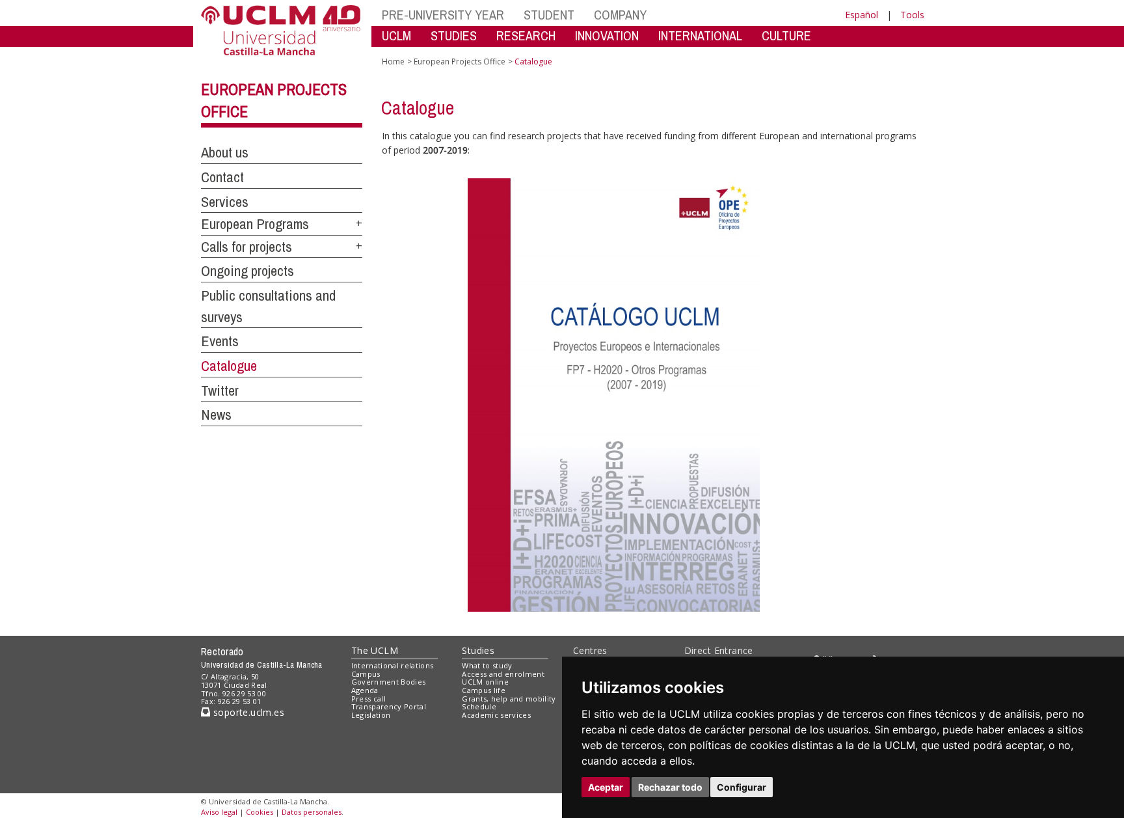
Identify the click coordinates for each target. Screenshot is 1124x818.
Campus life (483, 690)
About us (224, 152)
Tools (912, 14)
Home (393, 61)
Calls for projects (246, 246)
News (216, 414)
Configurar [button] (741, 787)
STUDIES (454, 35)
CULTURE (786, 35)
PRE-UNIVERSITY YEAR (443, 14)
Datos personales (311, 812)
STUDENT (549, 14)
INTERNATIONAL (700, 35)
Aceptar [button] (605, 787)
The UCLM (374, 650)
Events (220, 341)
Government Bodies (388, 682)
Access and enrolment (503, 674)
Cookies (259, 812)
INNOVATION (607, 35)
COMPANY (620, 14)
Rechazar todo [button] (670, 787)
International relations (392, 665)
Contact (222, 177)
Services (224, 201)
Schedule (479, 706)
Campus (366, 674)
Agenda (365, 690)
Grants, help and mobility (508, 698)
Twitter (220, 390)
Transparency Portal (388, 706)
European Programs (255, 224)
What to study (487, 665)
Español (861, 14)
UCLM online (485, 682)
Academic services (496, 715)
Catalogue (229, 365)
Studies (478, 650)
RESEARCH (525, 35)
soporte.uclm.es (247, 712)
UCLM (396, 35)
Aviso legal (219, 812)
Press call (368, 698)
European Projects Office (459, 61)
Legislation (371, 715)
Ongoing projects (247, 270)
